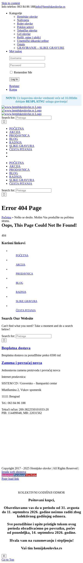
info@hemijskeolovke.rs (50, 6)
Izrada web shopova (14, 471)
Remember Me (22, 72)
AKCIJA (20, 264)
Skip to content (11, 3)
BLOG (19, 283)
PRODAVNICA (24, 273)
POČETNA (22, 255)
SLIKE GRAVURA (26, 301)
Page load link (10, 478)
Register (14, 86)
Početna (6, 217)
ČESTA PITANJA (26, 310)
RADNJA (21, 292)
